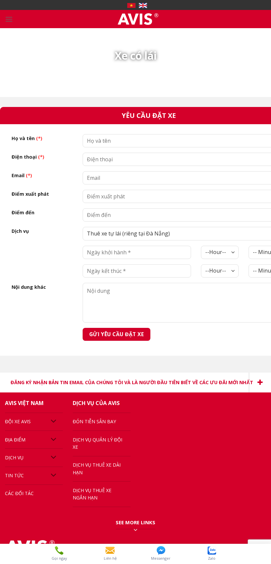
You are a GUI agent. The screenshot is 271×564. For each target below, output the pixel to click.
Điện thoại (28, 157)
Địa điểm (15, 439)
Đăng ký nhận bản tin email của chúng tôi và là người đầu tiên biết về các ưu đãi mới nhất (132, 382)
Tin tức (14, 475)
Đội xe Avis (18, 421)
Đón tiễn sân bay (94, 421)
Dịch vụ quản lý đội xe (97, 443)
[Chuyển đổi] (53, 421)
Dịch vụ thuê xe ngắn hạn (92, 494)
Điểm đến (23, 212)
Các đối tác (19, 493)
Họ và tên (27, 138)
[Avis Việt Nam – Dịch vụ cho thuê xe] (138, 19)
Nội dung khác (29, 287)
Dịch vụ (20, 231)
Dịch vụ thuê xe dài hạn (97, 468)
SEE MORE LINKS (135, 522)
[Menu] (9, 19)
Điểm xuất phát (30, 194)
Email (22, 175)
